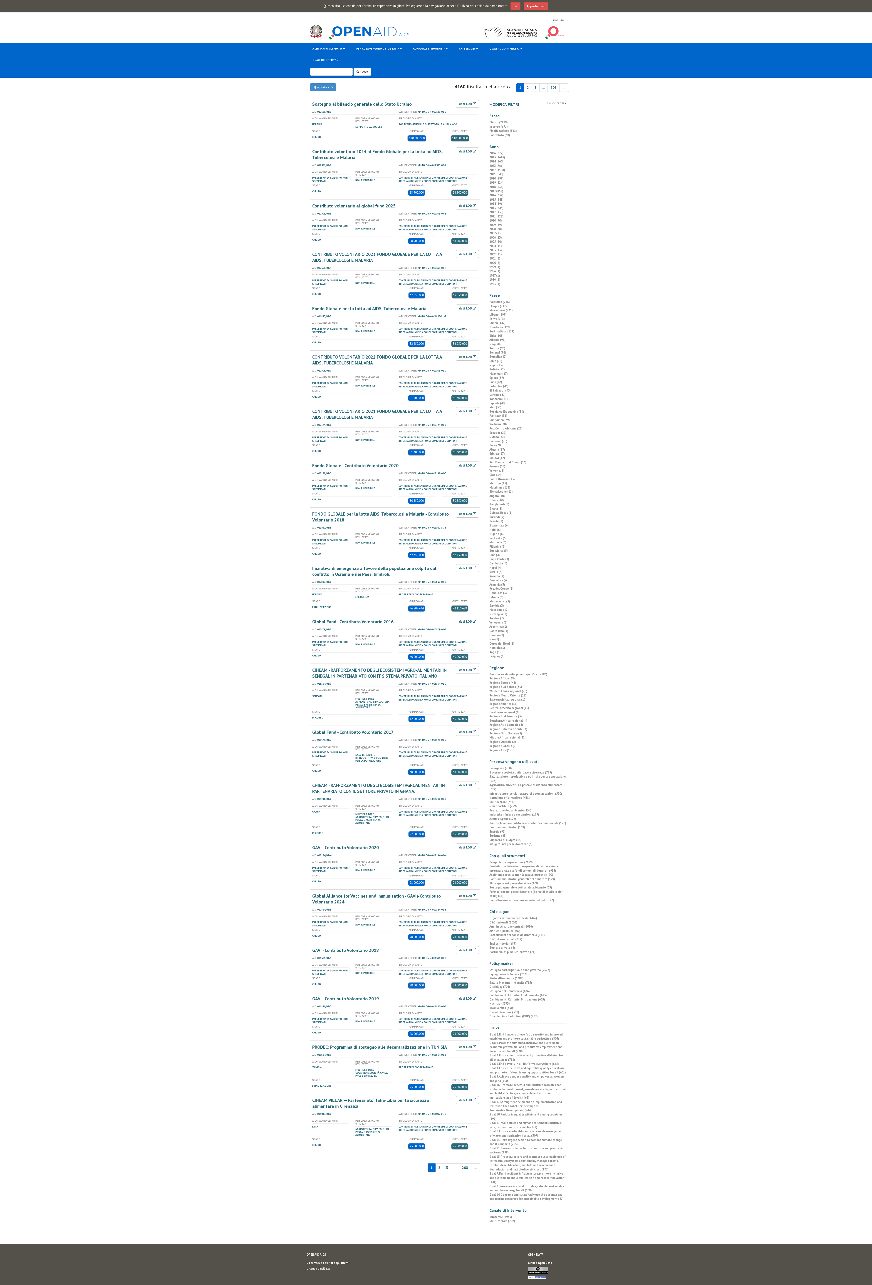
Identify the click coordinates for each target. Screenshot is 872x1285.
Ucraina (317, 124)
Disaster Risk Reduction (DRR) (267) (513, 1016)
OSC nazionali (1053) (503, 922)
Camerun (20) (498, 441)
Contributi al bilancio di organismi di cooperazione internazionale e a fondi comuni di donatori (433, 179)
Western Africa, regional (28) (508, 691)
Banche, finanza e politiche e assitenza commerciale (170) (527, 823)
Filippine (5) (497, 547)
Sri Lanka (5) (498, 538)
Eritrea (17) (497, 454)
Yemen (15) (496, 471)
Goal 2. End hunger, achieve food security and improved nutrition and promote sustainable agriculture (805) (526, 1037)
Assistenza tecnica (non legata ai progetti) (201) (522, 875)
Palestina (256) (499, 302)
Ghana (316, 811)
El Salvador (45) (500, 390)
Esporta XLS (324, 87)
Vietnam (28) (498, 424)
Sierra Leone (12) (501, 492)
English (558, 20)
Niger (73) (496, 365)
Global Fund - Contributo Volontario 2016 (353, 622)
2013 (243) (496, 208)
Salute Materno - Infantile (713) (510, 983)
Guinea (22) (497, 437)
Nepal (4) (495, 568)
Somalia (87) (498, 357)
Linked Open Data (540, 1263)
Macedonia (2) (499, 610)
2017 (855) (496, 191)
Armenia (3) (497, 584)
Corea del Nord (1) (501, 644)
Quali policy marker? (504, 48)
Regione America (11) (503, 704)
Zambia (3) (496, 606)
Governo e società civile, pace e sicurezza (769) (520, 772)
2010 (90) (495, 220)
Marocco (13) (498, 483)
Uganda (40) (497, 403)
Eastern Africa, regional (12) (508, 699)
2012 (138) (496, 212)
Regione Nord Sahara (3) (505, 733)
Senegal (317, 696)
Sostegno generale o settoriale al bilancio (428, 124)
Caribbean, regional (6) (504, 712)
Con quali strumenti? (429, 48)
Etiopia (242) (498, 306)
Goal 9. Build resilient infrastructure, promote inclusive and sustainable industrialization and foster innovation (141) (526, 1178)
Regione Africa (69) (502, 678)
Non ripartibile (365, 180)
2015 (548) (496, 200)
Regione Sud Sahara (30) (505, 687)
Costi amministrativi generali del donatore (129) (522, 879)
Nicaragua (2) (498, 614)
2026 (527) (496, 153)
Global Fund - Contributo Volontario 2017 (353, 732)
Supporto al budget (368, 126)
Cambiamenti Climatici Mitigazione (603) (517, 999)
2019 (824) (496, 183)
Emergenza (362, 597)
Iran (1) (494, 639)
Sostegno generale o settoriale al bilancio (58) (520, 887)
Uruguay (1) (497, 656)
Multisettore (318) (502, 802)
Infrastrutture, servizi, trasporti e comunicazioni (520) (525, 794)
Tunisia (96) (497, 348)
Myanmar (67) (498, 374)
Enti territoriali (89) (502, 944)
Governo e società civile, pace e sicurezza (371, 1074)
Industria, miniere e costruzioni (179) (514, 814)
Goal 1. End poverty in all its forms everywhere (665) (524, 1064)
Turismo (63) (498, 836)
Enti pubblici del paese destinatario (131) (517, 935)
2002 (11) (495, 254)
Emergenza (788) (500, 768)
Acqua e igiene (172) (502, 819)
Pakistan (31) (498, 416)
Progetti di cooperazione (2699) (511, 862)
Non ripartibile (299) (503, 806)
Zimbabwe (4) (498, 580)
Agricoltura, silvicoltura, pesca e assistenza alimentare (372, 704)
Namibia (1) (497, 648)
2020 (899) (496, 178)
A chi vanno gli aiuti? (327, 48)
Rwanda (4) (496, 576)
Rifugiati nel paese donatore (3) (511, 844)
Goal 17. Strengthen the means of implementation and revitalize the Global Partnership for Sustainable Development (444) (525, 1106)
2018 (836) (496, 187)
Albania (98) (497, 340)
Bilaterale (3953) (500, 1217)
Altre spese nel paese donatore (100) (514, 883)
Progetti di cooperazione (416, 594)
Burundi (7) (496, 517)
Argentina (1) (498, 627)
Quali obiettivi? (324, 60)
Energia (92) (497, 831)
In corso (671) (498, 127)
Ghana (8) (495, 509)
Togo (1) (495, 652)
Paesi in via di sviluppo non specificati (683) (518, 674)
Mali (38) (495, 407)
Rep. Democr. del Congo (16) (507, 462)
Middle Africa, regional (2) (506, 737)
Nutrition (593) (499, 1004)
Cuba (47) (495, 382)
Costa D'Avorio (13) (502, 479)
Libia (315, 1126)
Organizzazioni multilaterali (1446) (513, 918)
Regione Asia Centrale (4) (506, 725)
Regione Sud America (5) (505, 716)
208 (553, 87)
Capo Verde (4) (499, 559)
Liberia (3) (496, 597)
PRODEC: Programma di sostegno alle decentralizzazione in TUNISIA (379, 1047)
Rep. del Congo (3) (501, 589)
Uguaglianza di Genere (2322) (509, 974)
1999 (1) (494, 267)
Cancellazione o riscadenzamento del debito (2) (521, 900)
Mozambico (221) (501, 310)
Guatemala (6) (499, 525)
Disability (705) (499, 987)
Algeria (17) (497, 450)
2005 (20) (495, 242)
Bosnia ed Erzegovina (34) (506, 412)
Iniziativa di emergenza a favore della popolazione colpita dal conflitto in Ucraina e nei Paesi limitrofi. (374, 571)
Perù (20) (495, 445)
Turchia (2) (496, 618)
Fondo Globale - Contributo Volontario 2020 (355, 466)
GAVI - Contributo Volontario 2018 (345, 950)
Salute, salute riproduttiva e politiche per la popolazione (371, 757)
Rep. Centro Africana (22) (506, 428)
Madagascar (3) (499, 601)
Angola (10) (497, 496)
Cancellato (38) (499, 135)
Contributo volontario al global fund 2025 (354, 206)
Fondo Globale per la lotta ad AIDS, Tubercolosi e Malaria (369, 309)
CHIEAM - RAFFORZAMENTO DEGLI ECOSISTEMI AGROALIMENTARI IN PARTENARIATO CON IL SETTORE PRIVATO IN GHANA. (378, 788)
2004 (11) (495, 246)
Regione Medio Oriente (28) (507, 695)
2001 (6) (494, 258)
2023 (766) (496, 166)
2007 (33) (495, 233)
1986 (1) (494, 280)
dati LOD (466, 104)
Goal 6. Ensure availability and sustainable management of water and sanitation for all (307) (526, 1133)
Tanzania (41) (498, 399)
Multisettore (364, 698)
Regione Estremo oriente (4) (508, 729)
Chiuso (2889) (498, 122)
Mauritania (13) (499, 487)
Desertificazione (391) (504, 1012)
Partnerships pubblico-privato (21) (512, 952)
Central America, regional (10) (509, 708)
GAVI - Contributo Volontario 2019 (345, 999)
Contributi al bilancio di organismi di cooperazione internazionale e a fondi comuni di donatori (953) (523, 868)
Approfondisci (536, 6)
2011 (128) (496, 216)
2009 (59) (495, 225)
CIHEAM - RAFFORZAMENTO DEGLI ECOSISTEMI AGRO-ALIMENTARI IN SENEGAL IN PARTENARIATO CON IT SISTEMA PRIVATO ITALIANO (379, 673)
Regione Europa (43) (502, 683)
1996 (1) (494, 271)
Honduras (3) (498, 593)
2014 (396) (496, 204)
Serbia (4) (496, 572)
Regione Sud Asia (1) (503, 746)
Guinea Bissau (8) (501, 513)
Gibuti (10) (496, 500)
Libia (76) (495, 361)
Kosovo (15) (497, 466)
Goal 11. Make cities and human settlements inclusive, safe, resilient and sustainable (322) (525, 1125)
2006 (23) (495, 238)
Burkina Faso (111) (501, 331)
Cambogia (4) (498, 563)
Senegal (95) (497, 352)
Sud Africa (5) (498, 551)
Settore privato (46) (503, 948)
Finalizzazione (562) (503, 131)
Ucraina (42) (497, 395)
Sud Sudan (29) (499, 420)
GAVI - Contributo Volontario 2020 (345, 848)
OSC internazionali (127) (505, 939)
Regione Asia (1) (500, 750)
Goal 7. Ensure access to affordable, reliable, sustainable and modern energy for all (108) (526, 1188)
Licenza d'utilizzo (319, 1268)
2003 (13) (495, 250)
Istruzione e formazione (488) (509, 798)
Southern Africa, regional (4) (508, 721)
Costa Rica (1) (498, 631)
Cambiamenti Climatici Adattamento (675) (518, 995)
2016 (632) (496, 195)
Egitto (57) (496, 378)
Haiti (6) (495, 530)
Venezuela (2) (498, 622)
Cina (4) (494, 555)
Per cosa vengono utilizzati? (377, 48)
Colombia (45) (498, 386)
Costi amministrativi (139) (507, 827)
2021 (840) (496, 174)
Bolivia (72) (497, 369)
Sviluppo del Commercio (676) (509, 991)
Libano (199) (497, 315)
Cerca (363, 72)
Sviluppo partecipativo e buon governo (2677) (519, 970)
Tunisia (317, 1067)
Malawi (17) (497, 458)
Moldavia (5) (497, 542)
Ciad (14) (495, 475)
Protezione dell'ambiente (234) (510, 810)
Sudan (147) (497, 323)
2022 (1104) (497, 170)
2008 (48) (495, 229)
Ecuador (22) (497, 433)
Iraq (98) (495, 344)
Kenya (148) (497, 319)
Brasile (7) (496, 521)
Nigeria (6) (496, 534)
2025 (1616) (497, 157)
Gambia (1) (496, 635)
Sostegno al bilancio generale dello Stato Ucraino (362, 104)
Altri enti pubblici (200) (504, 931)
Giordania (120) (499, 327)
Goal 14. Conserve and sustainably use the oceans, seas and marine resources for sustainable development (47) (526, 1197)
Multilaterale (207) (502, 1221)
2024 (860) (496, 161)
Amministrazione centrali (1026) (511, 926)
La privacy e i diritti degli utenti (328, 1263)
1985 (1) (494, 284)
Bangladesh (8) (499, 504)
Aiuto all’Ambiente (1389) (506, 978)
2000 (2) (494, 263)
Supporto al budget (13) (505, 840)
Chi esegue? (467, 48)
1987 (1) (494, 275)
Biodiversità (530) (501, 1008)
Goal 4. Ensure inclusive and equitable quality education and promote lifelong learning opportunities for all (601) (527, 1070)
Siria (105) (496, 336)
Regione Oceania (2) (502, 742)
